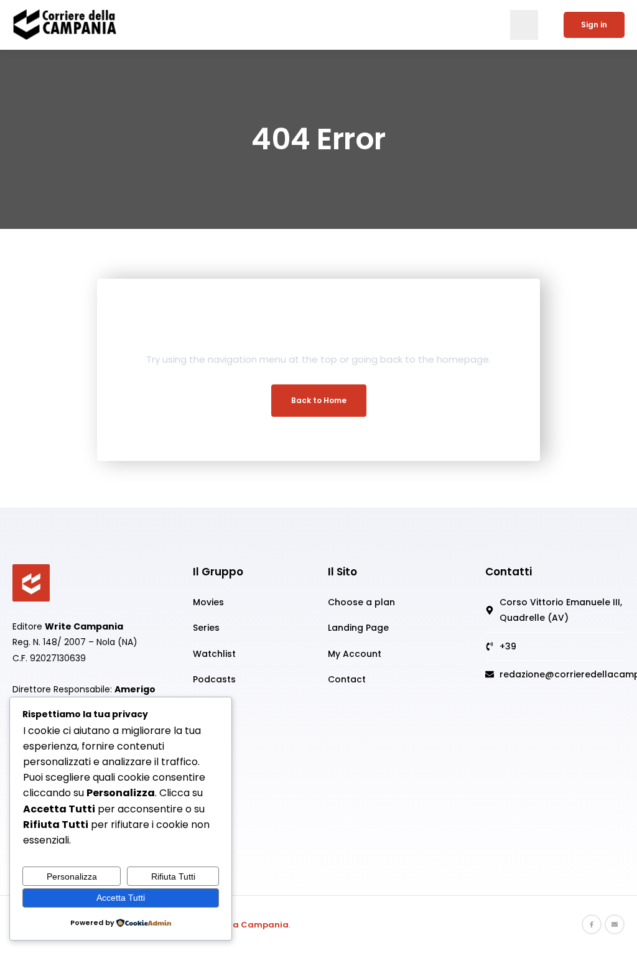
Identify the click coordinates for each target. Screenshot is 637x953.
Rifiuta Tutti (173, 876)
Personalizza (72, 876)
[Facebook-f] (592, 924)
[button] (524, 25)
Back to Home (318, 400)
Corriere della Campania (234, 925)
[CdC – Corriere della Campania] (31, 582)
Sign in (594, 24)
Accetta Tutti (120, 898)
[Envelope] (615, 924)
